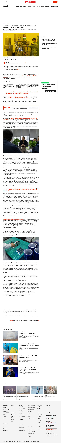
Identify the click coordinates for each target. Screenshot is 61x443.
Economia (5, 418)
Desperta (40, 416)
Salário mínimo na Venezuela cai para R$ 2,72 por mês (49, 44)
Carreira (4, 416)
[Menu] (4, 2)
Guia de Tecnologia (21, 411)
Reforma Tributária (31, 407)
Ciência (12, 419)
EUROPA (24, 6)
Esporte (12, 410)
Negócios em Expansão (30, 436)
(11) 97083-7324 (51, 433)
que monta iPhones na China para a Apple (18, 97)
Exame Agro (13, 412)
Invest (4, 426)
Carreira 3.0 (40, 414)
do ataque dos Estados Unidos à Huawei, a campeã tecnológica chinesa (21, 218)
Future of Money (13, 417)
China (36, 315)
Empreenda (40, 426)
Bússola (29, 413)
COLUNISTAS (5, 430)
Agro (39, 424)
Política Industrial (31, 426)
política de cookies (17, 441)
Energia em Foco (31, 418)
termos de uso (11, 441)
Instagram (48, 410)
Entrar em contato (49, 417)
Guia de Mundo (19, 6)
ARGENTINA (47, 6)
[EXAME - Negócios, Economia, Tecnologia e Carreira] (30, 2)
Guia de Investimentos (21, 414)
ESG (39, 418)
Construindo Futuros (30, 416)
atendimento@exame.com (51, 422)
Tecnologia (13, 414)
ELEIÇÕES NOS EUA (54, 6)
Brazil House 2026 (31, 409)
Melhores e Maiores (31, 431)
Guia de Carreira (22, 416)
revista (39, 408)
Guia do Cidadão (22, 408)
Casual (12, 407)
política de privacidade (25, 441)
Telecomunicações (30, 315)
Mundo (6, 6)
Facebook (48, 412)
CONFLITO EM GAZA (40, 6)
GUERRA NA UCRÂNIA (31, 6)
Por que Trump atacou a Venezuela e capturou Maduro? (49, 48)
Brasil (4, 414)
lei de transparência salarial (35, 441)
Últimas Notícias (6, 409)
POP (12, 421)
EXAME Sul (30, 411)
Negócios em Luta (31, 424)
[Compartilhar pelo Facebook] (5, 59)
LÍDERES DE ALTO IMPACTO (6, 412)
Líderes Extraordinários (30, 422)
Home (4, 23)
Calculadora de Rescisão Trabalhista (21, 423)
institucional (5, 441)
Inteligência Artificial (5, 424)
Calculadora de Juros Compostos (22, 427)
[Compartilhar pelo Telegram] (9, 59)
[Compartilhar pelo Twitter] (11, 59)
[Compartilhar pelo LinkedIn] (7, 59)
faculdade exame (40, 406)
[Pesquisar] (6, 2)
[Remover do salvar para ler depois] (15, 59)
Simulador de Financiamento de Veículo (22, 430)
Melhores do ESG (31, 433)
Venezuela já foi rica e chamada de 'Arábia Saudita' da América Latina (48, 40)
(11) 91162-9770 (51, 418)
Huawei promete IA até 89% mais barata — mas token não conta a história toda (33, 85)
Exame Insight (6, 421)
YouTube (48, 407)
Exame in (40, 412)
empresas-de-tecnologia (19, 315)
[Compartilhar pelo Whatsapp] (4, 59)
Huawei (5, 317)
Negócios (5, 428)
